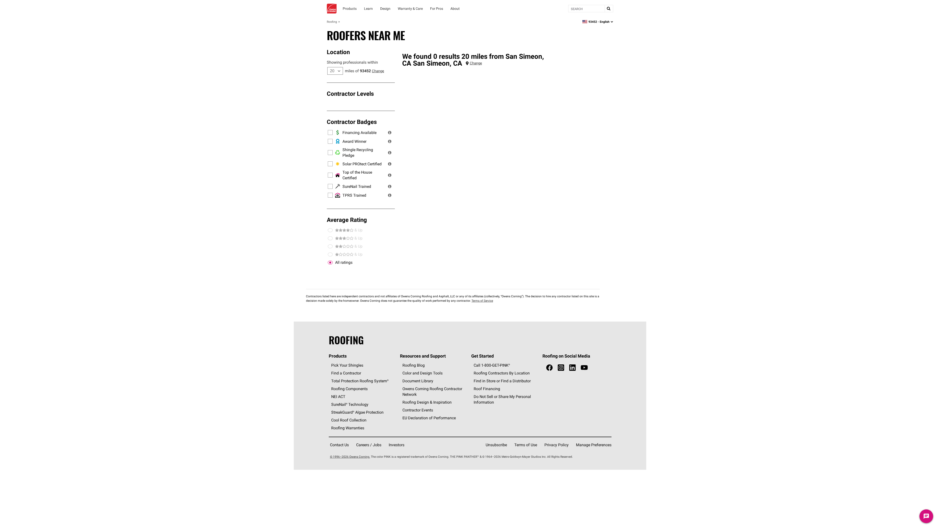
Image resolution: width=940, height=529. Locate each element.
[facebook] (549, 367)
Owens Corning (332, 8)
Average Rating (347, 219)
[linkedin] (572, 367)
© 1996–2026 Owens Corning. (350, 456)
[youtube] (584, 368)
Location (338, 52)
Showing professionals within (352, 62)
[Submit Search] (608, 8)
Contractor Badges (352, 121)
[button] (389, 132)
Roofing (332, 22)
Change (378, 71)
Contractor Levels (350, 93)
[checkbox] (330, 263)
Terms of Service (482, 300)
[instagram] (561, 367)
